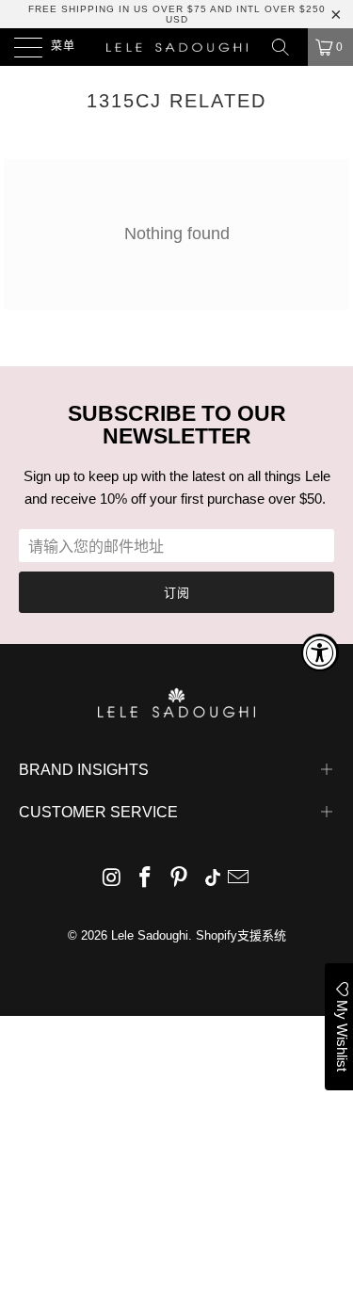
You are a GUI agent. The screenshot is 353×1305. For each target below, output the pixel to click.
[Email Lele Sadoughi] (239, 879)
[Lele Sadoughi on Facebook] (146, 879)
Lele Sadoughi (149, 935)
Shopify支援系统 (241, 935)
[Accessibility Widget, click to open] (320, 652)
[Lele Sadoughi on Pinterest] (180, 879)
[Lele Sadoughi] (176, 47)
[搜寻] (287, 47)
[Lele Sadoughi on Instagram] (112, 879)
